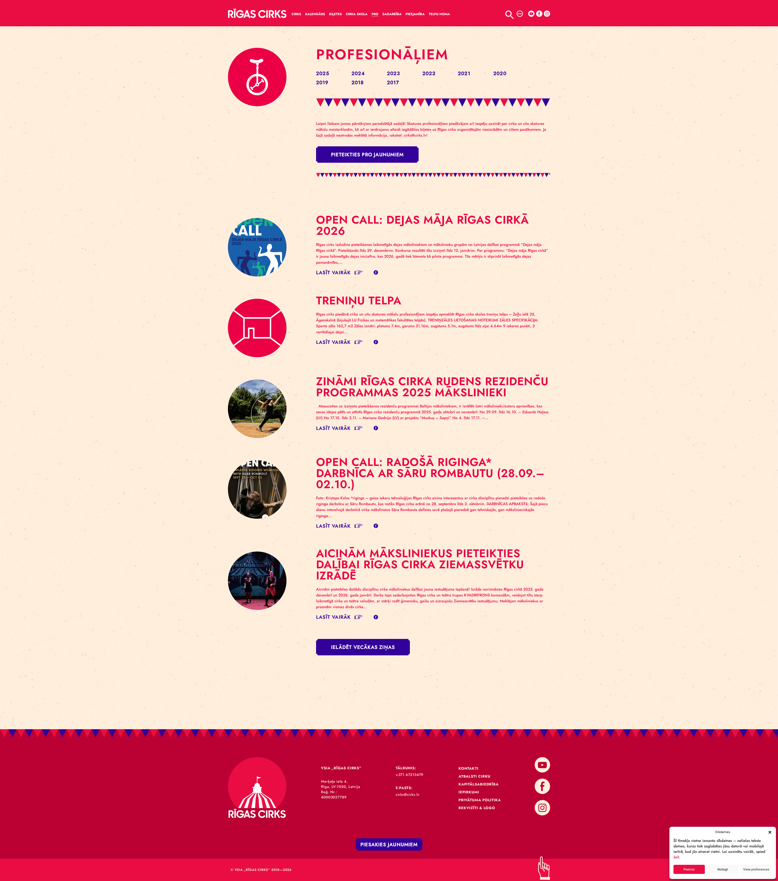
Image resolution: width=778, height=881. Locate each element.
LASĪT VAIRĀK (333, 272)
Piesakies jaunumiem (389, 844)
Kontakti (468, 768)
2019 (322, 82)
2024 (358, 73)
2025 (322, 73)
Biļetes (335, 14)
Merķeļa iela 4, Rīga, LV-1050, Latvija (340, 784)
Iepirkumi (468, 792)
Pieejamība (415, 14)
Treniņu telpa (358, 300)
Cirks (296, 14)
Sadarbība (392, 14)
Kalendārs (315, 14)
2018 (358, 82)
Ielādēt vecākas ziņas (363, 647)
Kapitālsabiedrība (478, 784)
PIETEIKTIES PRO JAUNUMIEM (367, 154)
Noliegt (722, 869)
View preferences (756, 869)
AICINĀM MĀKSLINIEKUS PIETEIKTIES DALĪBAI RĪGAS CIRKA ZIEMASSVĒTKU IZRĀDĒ (420, 564)
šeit (676, 857)
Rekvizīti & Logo (476, 808)
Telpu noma (439, 14)
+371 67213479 (409, 774)
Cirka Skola (357, 14)
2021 (464, 73)
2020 (500, 73)
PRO (375, 14)
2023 (393, 73)
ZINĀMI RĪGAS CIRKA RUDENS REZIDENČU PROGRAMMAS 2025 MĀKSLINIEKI (432, 387)
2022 (429, 73)
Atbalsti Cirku (474, 776)
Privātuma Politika (479, 800)
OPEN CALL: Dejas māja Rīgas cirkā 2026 (422, 225)
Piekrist (689, 869)
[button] (770, 832)
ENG (520, 13)
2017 (393, 82)
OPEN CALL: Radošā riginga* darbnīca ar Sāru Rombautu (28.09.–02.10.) (430, 473)
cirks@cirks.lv (407, 794)
